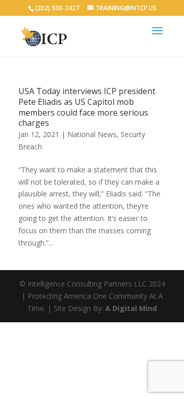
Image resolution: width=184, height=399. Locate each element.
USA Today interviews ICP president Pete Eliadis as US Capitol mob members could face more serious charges (86, 106)
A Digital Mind (131, 308)
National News (92, 134)
